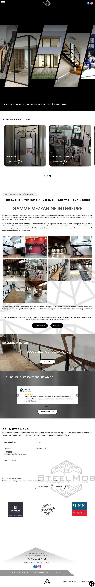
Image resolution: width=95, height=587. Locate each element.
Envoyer (59, 489)
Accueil (5, 194)
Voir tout (47, 362)
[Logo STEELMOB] (47, 6)
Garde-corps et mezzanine (16, 194)
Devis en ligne (43, 489)
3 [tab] (50, 176)
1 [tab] (44, 176)
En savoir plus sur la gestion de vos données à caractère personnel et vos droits (30, 483)
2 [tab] (47, 176)
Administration (85, 584)
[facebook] (88, 3)
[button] (17, 396)
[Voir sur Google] (21, 390)
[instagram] (91, 3)
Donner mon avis (47, 414)
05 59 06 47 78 (40, 326)
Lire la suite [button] (28, 403)
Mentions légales (69, 584)
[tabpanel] (25, 146)
